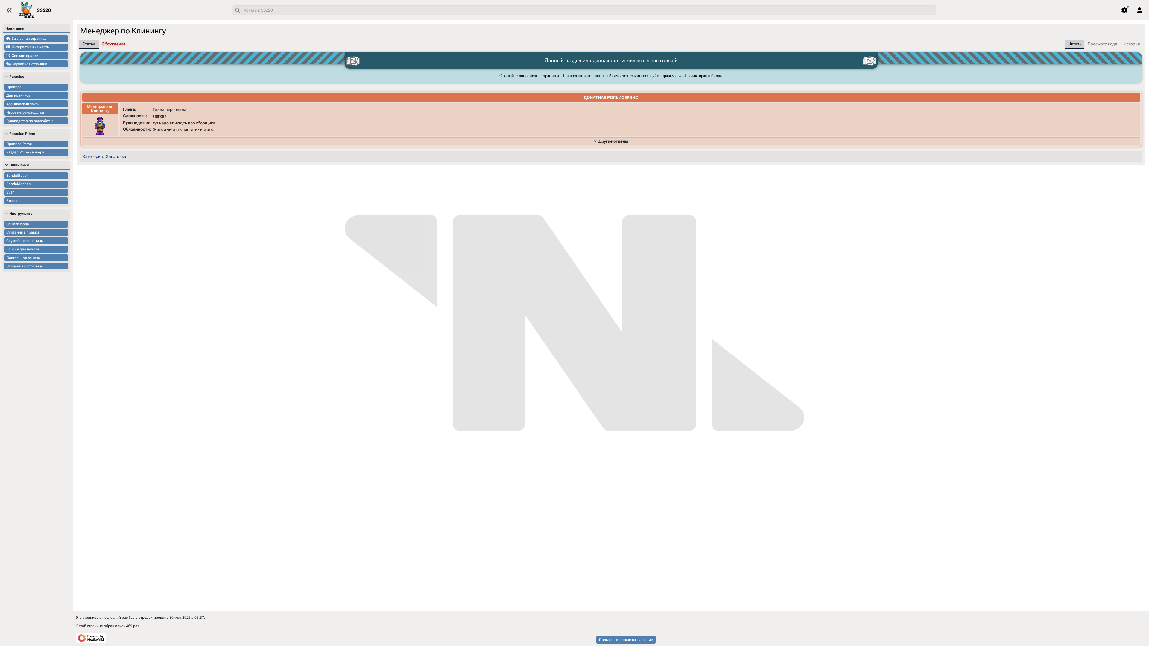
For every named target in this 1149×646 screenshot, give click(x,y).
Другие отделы (613, 141)
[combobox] (584, 10)
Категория (93, 156)
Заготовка (116, 156)
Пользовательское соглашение (626, 640)
